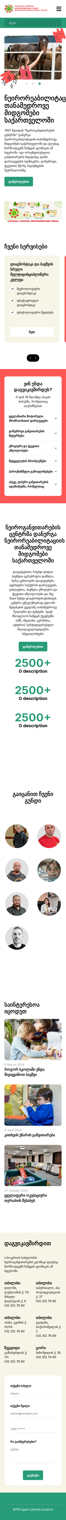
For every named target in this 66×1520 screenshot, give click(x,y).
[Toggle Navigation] (55, 8)
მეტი (32, 332)
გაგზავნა (33, 1475)
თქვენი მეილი (20, 1406)
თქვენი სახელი (20, 1386)
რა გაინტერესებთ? (23, 1441)
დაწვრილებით (18, 181)
